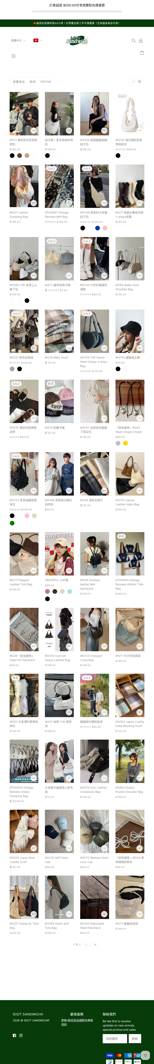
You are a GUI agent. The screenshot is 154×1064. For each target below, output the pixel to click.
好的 (135, 1038)
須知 (64, 1024)
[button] (132, 82)
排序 (33, 81)
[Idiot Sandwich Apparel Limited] (77, 46)
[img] (133, 40)
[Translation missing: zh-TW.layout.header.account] (140, 40)
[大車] (142, 53)
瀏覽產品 (19, 81)
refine (46, 81)
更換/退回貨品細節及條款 (77, 1020)
